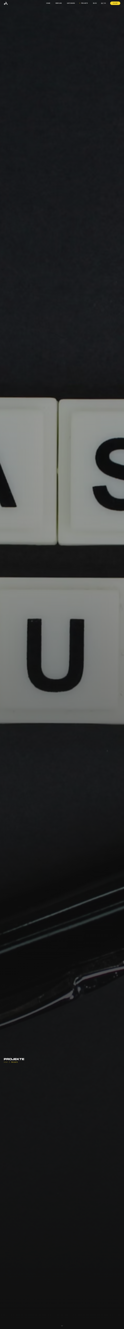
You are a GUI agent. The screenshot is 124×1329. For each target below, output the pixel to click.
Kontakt (115, 3)
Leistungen (71, 3)
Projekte (84, 3)
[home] (6, 3)
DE (102, 3)
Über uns (58, 3)
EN (105, 3)
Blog (95, 3)
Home (48, 3)
